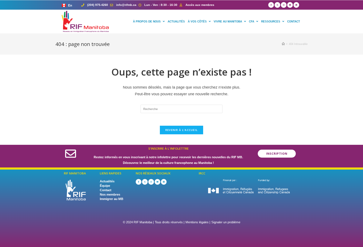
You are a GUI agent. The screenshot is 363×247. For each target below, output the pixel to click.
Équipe (105, 185)
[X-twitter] (277, 5)
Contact (105, 190)
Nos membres (110, 194)
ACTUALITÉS (176, 21)
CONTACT (293, 21)
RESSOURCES (270, 21)
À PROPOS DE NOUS (147, 21)
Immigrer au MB (111, 199)
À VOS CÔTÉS (197, 21)
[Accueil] (283, 44)
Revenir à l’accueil (181, 130)
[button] (149, 21)
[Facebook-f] (271, 5)
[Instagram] (284, 5)
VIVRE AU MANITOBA (228, 21)
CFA (251, 21)
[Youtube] (290, 5)
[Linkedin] (296, 5)
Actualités (107, 181)
